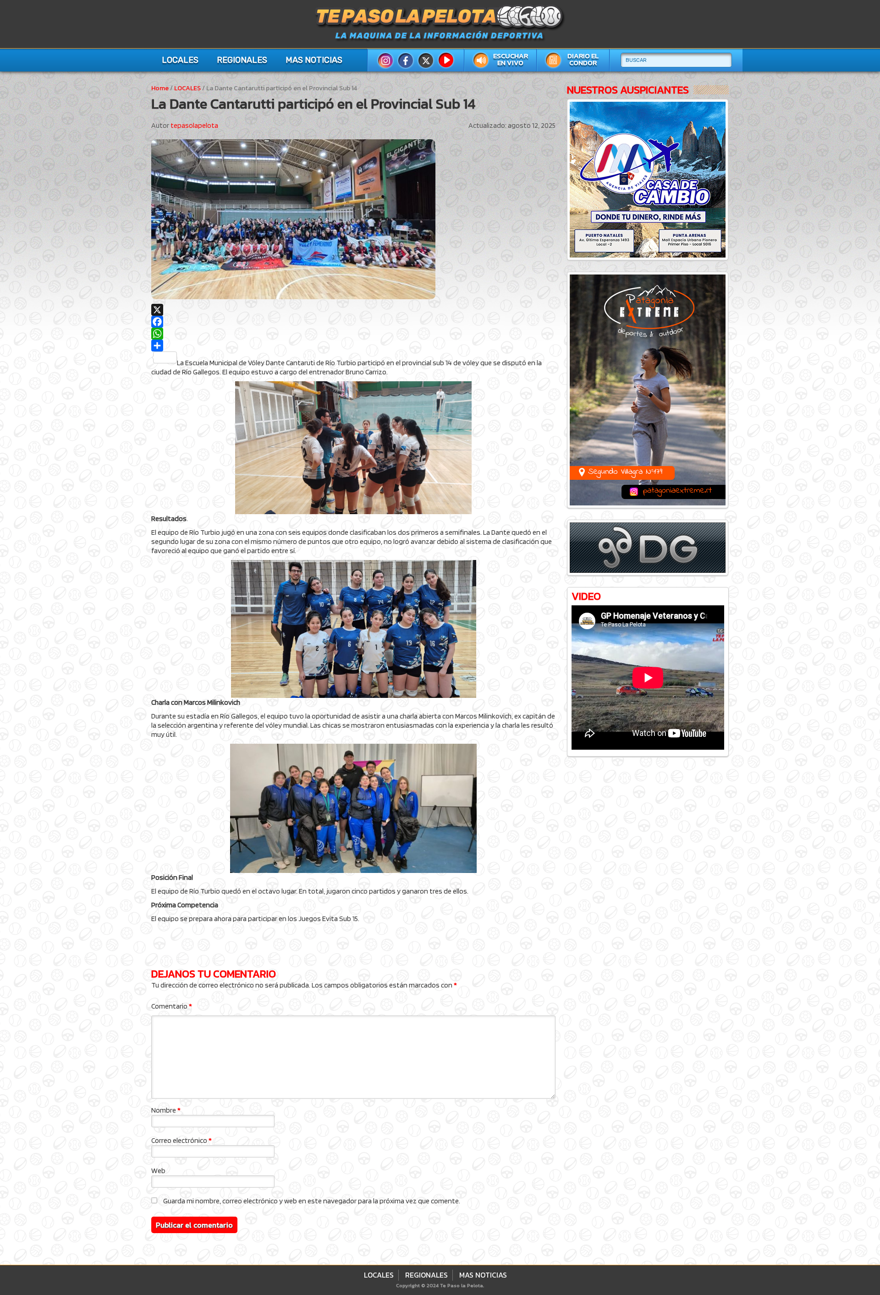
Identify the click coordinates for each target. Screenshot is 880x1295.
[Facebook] (353, 322)
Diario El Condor (583, 59)
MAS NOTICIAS (314, 60)
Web (158, 1170)
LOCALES (180, 60)
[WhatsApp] (353, 334)
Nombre (166, 1110)
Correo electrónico (181, 1140)
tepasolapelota (194, 125)
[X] (353, 310)
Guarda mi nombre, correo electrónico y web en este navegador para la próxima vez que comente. (311, 1200)
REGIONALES (242, 60)
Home (160, 88)
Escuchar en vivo (510, 59)
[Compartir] (353, 345)
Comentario (171, 1006)
